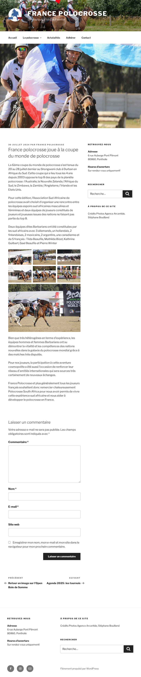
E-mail (13, 506)
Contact (86, 37)
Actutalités (53, 37)
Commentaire (18, 442)
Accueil (12, 37)
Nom (12, 488)
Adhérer (70, 37)
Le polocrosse (31, 37)
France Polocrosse (67, 13)
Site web (13, 524)
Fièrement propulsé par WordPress (79, 668)
